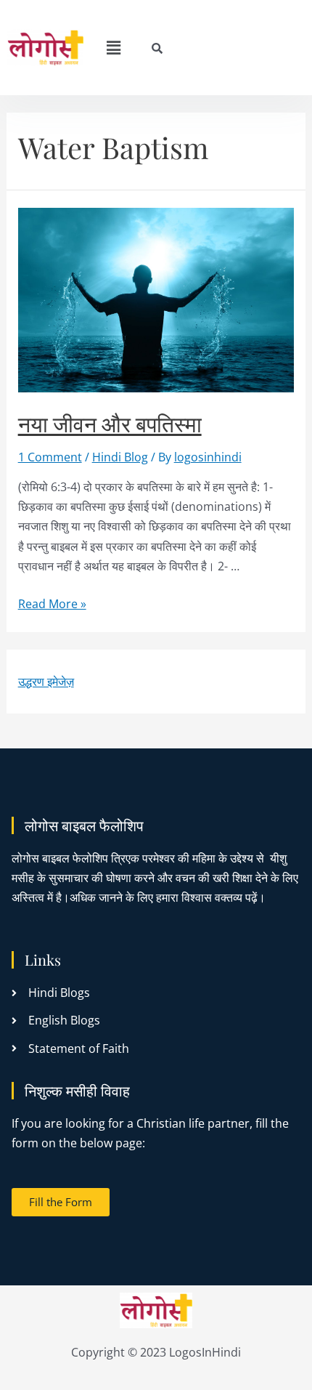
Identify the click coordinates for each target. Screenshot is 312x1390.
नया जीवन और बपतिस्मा (110, 423)
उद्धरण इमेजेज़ (46, 682)
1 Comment (50, 457)
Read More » (52, 604)
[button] (114, 47)
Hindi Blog (120, 457)
